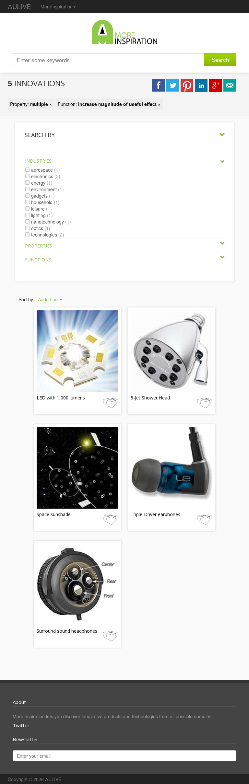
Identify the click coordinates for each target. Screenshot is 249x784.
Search (220, 59)
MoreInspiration (57, 6)
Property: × (31, 104)
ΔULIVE (19, 6)
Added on (48, 299)
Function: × (109, 104)
